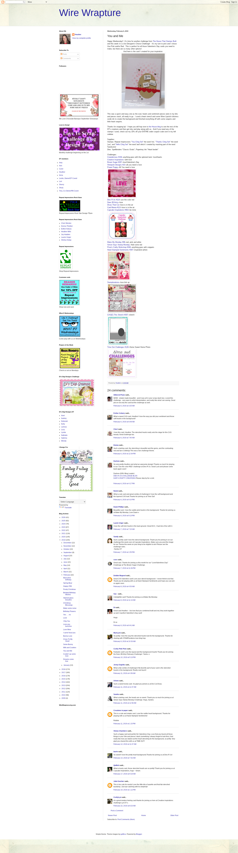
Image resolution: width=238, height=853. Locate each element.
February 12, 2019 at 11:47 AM (124, 744)
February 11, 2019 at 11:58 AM (124, 703)
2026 (64, 517)
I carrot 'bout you (69, 633)
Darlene (116, 461)
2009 (64, 698)
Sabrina (64, 438)
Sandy (115, 537)
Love (65, 618)
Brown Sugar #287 (114, 162)
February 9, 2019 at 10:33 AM (124, 641)
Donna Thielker (67, 226)
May (65, 565)
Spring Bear (67, 583)
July (65, 559)
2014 (64, 682)
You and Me (67, 651)
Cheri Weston (66, 223)
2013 (64, 685)
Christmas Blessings (68, 604)
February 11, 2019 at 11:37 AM (124, 687)
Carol (61, 169)
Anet (63, 416)
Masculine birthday (67, 579)
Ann (60, 166)
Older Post (174, 815)
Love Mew (67, 629)
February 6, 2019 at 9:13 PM (124, 516)
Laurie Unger (118, 523)
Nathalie (64, 435)
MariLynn (117, 633)
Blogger (139, 834)
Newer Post (112, 815)
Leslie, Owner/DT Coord (68, 178)
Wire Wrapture (90, 12)
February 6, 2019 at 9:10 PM (124, 500)
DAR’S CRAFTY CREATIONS (124, 478)
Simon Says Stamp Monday (118, 245)
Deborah (64, 421)
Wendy (63, 441)
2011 (64, 692)
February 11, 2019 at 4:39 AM (124, 673)
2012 (64, 689)
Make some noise (69, 608)
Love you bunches (67, 625)
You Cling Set (137, 142)
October (66, 549)
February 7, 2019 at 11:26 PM (124, 568)
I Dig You (66, 621)
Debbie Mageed (119, 576)
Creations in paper (120, 710)
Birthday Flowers (69, 611)
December (67, 543)
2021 (64, 533)
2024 (64, 524)
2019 (64, 540)
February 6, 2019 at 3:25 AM (124, 406)
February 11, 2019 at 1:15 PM (124, 724)
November (67, 546)
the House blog (155, 127)
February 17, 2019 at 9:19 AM (124, 774)
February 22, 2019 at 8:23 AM (124, 806)
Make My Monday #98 (116, 242)
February (67, 575)
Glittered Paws (119, 395)
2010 (64, 695)
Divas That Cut (113, 205)
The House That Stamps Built (164, 41)
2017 (64, 672)
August (66, 556)
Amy (60, 163)
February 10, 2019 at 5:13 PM (124, 657)
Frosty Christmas (69, 589)
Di (114, 607)
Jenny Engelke (119, 665)
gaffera (123, 834)
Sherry (61, 184)
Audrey (64, 418)
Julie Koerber (118, 781)
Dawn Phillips (118, 507)
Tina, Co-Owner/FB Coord (69, 191)
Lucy (63, 430)
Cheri (115, 429)
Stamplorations (113, 282)
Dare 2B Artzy (112, 202)
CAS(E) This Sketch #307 (117, 315)
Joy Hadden (65, 234)
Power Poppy (112, 167)
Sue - (115, 594)
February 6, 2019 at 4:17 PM (124, 483)
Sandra (116, 694)
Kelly (63, 424)
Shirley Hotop (66, 240)
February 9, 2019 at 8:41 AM (124, 625)
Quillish (116, 765)
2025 (64, 521)
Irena (61, 175)
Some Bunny (68, 644)
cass (115, 560)
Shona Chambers (120, 731)
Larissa (64, 427)
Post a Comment (117, 811)
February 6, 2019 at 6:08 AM (124, 422)
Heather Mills (66, 232)
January (66, 665)
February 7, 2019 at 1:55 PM (124, 552)
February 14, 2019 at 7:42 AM (124, 758)
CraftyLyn (117, 797)
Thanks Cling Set (163, 142)
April (65, 569)
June (65, 562)
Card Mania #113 (114, 207)
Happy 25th (67, 586)
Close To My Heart (67, 640)
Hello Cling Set (122, 144)
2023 (64, 527)
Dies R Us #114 (113, 200)
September (67, 552)
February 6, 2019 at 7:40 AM (124, 438)
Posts (64, 54)
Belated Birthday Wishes (69, 594)
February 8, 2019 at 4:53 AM (124, 586)
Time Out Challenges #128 (118, 347)
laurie (115, 752)
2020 (64, 537)
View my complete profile (81, 38)
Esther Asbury (119, 413)
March (66, 572)
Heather (78, 35)
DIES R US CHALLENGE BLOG (125, 476)
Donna (116, 445)
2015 (64, 679)
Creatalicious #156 (114, 157)
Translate (68, 508)
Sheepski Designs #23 (116, 165)
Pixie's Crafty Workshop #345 (119, 247)
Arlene (116, 681)
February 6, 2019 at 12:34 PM (124, 454)
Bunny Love (67, 636)
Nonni (115, 491)
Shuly (61, 188)
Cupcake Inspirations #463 (118, 210)
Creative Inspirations (115, 160)
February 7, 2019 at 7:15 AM (124, 529)
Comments (66, 58)
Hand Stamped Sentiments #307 (120, 250)
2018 (64, 669)
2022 (64, 530)
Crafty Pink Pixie (120, 649)
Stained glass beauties (68, 599)
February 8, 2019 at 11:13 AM (124, 600)
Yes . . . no (67, 615)
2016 (64, 676)
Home (143, 815)
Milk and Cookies (69, 648)
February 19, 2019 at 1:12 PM (124, 790)
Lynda (63, 432)
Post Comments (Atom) (126, 819)
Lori (60, 181)
